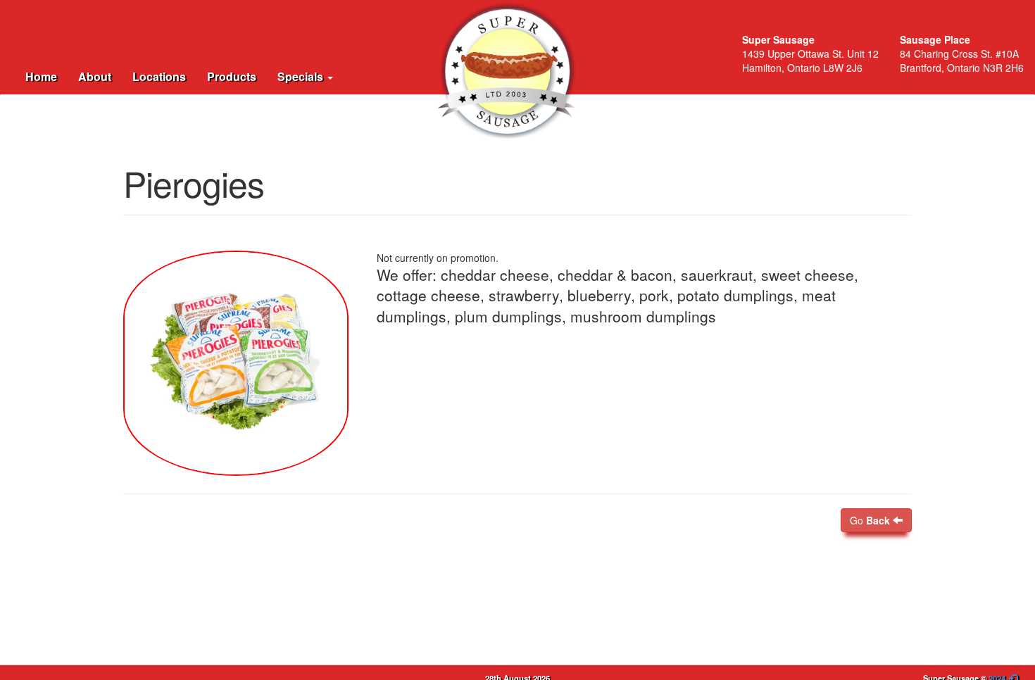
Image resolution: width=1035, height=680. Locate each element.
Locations (159, 76)
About (94, 76)
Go (870, 520)
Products (231, 76)
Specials (301, 76)
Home (41, 76)
